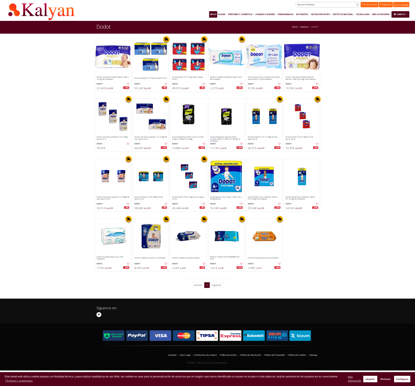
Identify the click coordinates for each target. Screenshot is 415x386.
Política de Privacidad (274, 355)
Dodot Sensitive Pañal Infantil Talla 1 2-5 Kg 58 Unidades (113, 78)
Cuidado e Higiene (265, 14)
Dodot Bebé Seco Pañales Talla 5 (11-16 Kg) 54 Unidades (300, 198)
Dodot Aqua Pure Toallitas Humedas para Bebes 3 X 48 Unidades (264, 78)
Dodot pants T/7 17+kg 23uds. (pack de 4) (187, 78)
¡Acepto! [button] (370, 379)
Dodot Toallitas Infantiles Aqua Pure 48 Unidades (226, 78)
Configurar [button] (402, 379)
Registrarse (386, 4)
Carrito (401, 14)
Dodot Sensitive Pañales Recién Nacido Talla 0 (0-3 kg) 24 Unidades (301, 78)
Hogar (221, 14)
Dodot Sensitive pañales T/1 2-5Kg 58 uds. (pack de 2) (150, 138)
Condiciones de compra (205, 355)
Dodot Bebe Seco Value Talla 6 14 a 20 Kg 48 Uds (226, 198)
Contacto (172, 355)
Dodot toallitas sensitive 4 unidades (150, 258)
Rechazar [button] (385, 379)
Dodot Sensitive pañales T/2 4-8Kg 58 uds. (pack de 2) (113, 198)
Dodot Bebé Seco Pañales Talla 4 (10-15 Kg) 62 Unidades (262, 198)
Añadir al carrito (114, 94)
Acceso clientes (370, 4)
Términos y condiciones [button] (19, 381)
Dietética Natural (343, 14)
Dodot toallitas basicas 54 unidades (263, 258)
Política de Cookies (297, 355)
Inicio (213, 14)
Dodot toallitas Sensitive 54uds (185, 258)
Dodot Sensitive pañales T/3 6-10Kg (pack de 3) (112, 138)
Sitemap (313, 355)
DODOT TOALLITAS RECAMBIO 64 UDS (224, 258)
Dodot (100, 84)
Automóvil (302, 14)
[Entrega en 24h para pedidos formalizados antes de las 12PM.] (166, 39)
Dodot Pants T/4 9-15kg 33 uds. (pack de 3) (188, 198)
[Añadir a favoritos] (127, 84)
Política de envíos (228, 355)
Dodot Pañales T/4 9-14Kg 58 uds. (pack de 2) (148, 198)
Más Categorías (380, 14)
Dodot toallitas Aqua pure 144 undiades (110, 258)
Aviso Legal (185, 355)
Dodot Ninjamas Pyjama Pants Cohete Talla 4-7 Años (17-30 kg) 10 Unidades (225, 139)
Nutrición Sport (320, 14)
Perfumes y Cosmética (240, 14)
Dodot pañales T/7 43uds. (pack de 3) (150, 78)
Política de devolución (250, 355)
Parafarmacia (285, 14)
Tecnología (362, 14)
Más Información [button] (354, 379)
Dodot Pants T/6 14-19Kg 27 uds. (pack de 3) (300, 138)
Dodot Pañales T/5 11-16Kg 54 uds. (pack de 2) (263, 138)
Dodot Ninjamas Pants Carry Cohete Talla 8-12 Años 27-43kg (188, 138)
